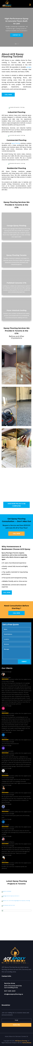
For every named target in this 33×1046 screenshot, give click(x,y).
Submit (24, 661)
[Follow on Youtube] (21, 999)
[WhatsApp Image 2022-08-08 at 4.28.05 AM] (8, 905)
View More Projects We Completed (16, 505)
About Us (12, 1036)
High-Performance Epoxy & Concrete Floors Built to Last (16, 21)
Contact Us (16, 35)
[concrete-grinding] (10, 895)
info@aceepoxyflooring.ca (13, 994)
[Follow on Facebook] (11, 999)
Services (18, 1036)
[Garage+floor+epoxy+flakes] (16, 911)
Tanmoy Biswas (26, 1042)
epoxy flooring (16, 143)
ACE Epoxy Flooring (21, 1041)
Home (6, 1036)
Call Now (8, 94)
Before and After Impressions (16, 337)
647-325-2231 (9, 991)
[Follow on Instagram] (16, 999)
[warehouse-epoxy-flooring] (16, 900)
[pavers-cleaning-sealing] (6, 891)
